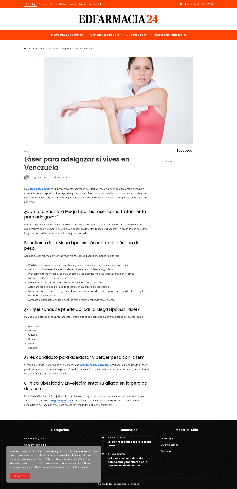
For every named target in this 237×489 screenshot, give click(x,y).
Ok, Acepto (20, 475)
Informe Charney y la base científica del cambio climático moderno (72, 4)
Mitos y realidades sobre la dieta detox (129, 443)
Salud (27, 152)
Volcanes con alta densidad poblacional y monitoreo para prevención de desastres (127, 461)
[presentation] (39, 3)
